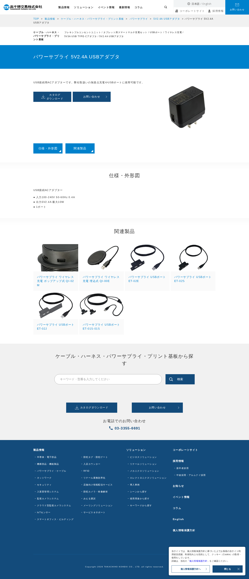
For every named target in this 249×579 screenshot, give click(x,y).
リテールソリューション (143, 464)
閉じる (227, 569)
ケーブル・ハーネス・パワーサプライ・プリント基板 (92, 18)
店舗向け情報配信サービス (98, 485)
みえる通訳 (89, 498)
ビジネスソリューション (143, 457)
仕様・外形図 (47, 148)
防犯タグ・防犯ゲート (95, 457)
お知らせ (178, 485)
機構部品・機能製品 (48, 464)
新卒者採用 (182, 468)
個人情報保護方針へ (191, 569)
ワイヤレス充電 (173, 32)
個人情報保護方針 (184, 530)
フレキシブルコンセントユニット (82, 32)
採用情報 (218, 10)
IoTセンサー (44, 512)
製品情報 (64, 7)
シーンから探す (138, 491)
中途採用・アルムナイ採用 (191, 475)
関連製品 (80, 148)
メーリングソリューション (98, 505)
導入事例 (135, 485)
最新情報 (124, 7)
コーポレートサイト (192, 10)
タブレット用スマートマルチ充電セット (125, 32)
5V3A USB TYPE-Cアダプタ (80, 36)
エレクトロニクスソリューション (148, 478)
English (206, 3)
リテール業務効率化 (94, 478)
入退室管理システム (48, 491)
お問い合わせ (237, 9)
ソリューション (84, 7)
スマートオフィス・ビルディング (55, 519)
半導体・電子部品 (47, 457)
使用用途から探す (139, 498)
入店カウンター (92, 464)
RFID (86, 471)
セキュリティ (44, 485)
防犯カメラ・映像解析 (95, 491)
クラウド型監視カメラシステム (54, 505)
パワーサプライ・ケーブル (51, 471)
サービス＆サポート (94, 512)
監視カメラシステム (48, 498)
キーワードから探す (141, 505)
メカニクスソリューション (144, 471)
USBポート (156, 32)
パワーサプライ (139, 18)
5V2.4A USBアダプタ (166, 18)
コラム (139, 7)
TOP (36, 18)
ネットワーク (44, 478)
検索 (180, 379)
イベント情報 (106, 7)
